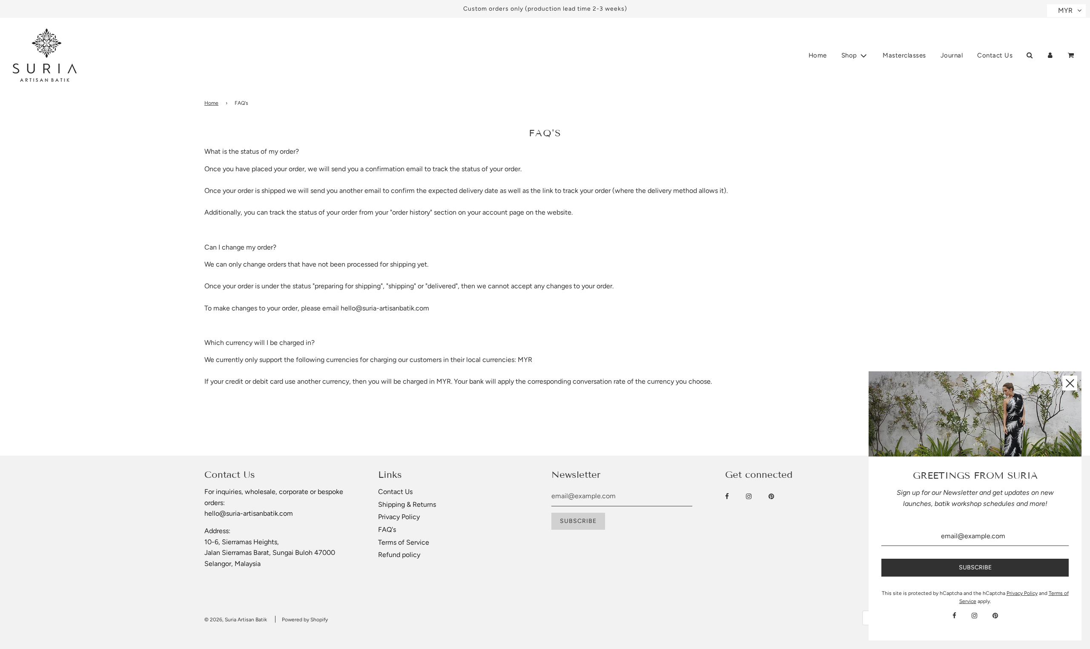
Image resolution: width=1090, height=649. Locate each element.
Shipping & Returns (407, 504)
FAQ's (387, 530)
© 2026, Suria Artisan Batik (235, 620)
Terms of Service (403, 542)
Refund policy (399, 555)
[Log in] (1050, 55)
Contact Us (995, 55)
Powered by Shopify (305, 620)
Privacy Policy (399, 517)
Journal (952, 55)
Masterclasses (904, 55)
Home (818, 55)
